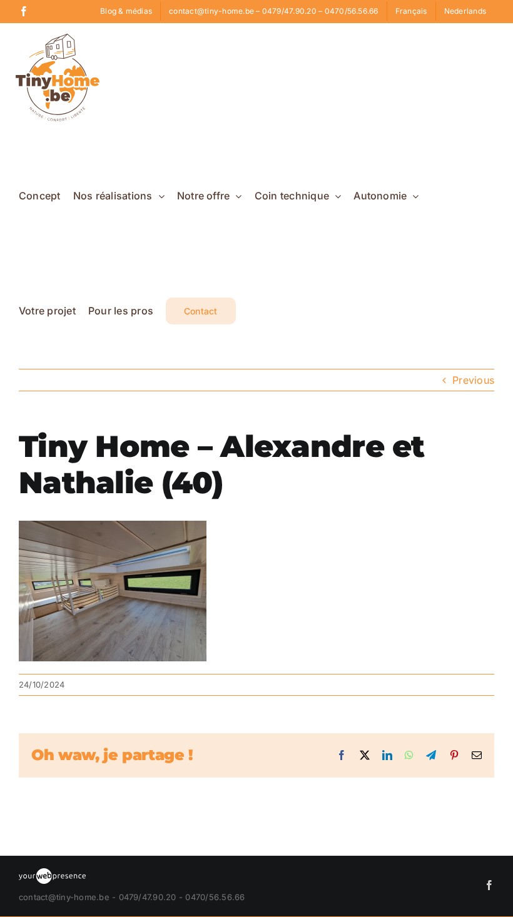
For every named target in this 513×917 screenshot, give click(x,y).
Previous (473, 380)
